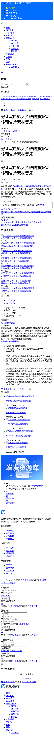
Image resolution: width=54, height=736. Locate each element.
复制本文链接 (9, 217)
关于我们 (10, 548)
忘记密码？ (6, 595)
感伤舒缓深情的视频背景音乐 (19, 401)
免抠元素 (15, 46)
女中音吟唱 (35, 99)
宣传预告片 (40, 186)
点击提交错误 (9, 323)
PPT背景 (15, 43)
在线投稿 (10, 536)
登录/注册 (5, 653)
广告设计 (10, 54)
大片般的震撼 (29, 186)
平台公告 (12, 16)
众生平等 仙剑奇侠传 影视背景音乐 (16, 238)
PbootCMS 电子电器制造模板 (21, 99)
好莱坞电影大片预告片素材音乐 (15, 225)
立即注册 (34, 606)
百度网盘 (10, 568)
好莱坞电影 (18, 186)
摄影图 (14, 51)
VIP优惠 (12, 8)
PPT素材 (15, 41)
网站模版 (15, 67)
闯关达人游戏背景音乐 (37, 96)
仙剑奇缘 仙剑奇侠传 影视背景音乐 (16, 268)
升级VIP (27, 679)
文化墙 (9, 57)
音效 (8, 62)
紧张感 (48, 96)
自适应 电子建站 (6, 96)
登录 (42, 205)
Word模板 (10, 33)
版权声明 (10, 553)
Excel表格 (10, 35)
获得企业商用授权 (11, 341)
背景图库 (15, 49)
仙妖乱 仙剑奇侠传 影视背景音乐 (15, 261)
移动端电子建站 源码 (19, 96)
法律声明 (10, 556)
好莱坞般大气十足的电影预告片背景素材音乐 (24, 222)
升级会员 (7, 139)
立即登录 (5, 598)
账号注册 (5, 651)
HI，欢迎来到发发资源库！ (20, 3)
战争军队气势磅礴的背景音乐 (19, 436)
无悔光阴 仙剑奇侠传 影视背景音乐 (16, 276)
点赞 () (7, 131)
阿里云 (9, 565)
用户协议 (10, 551)
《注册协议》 (24, 624)
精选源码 (10, 64)
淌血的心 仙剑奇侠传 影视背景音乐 (16, 291)
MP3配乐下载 (7, 212)
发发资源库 (32, 489)
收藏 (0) (16, 131)
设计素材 (10, 38)
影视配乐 (22, 110)
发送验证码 (6, 648)
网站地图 (12, 10)
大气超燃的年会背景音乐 (17, 424)
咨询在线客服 (37, 486)
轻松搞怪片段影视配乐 (16, 413)
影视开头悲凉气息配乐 (16, 447)
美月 (28, 96)
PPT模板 (10, 30)
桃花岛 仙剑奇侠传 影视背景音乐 (15, 283)
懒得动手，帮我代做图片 (14, 389)
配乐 (8, 59)
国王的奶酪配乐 (45, 99)
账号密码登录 (16, 651)
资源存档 (12, 13)
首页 (8, 28)
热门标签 (10, 533)
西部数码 (10, 570)
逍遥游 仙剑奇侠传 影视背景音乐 (15, 253)
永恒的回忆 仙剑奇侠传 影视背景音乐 (17, 246)
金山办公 (10, 573)
